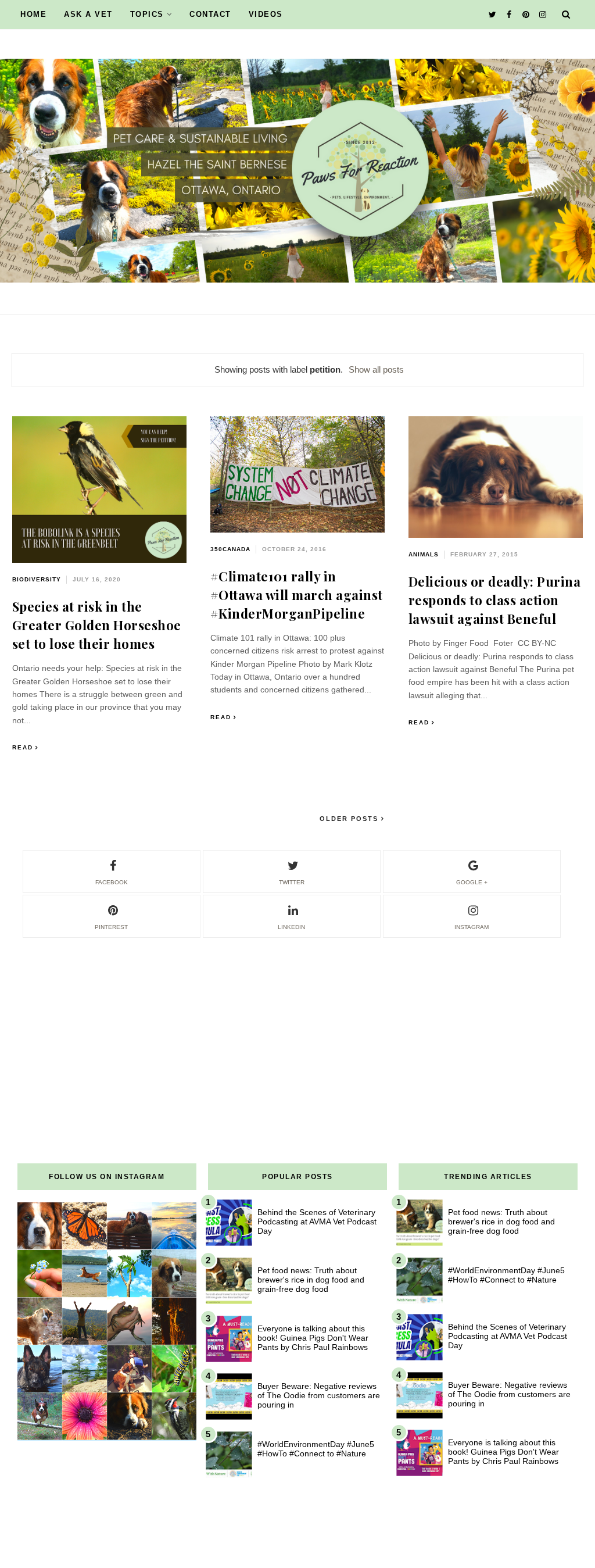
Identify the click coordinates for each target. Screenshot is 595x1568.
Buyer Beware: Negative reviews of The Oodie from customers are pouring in (318, 1395)
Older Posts (350, 818)
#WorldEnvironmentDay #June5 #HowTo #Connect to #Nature (315, 1449)
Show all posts (376, 369)
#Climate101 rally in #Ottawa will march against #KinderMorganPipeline (296, 594)
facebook (111, 882)
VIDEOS (266, 14)
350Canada (230, 549)
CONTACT (210, 14)
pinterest (111, 927)
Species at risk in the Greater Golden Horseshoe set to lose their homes (96, 625)
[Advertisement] (297, 1021)
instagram (471, 927)
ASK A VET (88, 14)
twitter (291, 882)
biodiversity (36, 579)
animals (423, 554)
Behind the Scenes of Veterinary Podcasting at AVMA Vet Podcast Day (317, 1221)
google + (472, 882)
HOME (33, 14)
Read (22, 747)
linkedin (291, 927)
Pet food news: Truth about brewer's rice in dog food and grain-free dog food (310, 1280)
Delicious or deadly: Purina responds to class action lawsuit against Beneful (494, 600)
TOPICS (147, 14)
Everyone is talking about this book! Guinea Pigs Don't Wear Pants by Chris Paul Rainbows (312, 1338)
